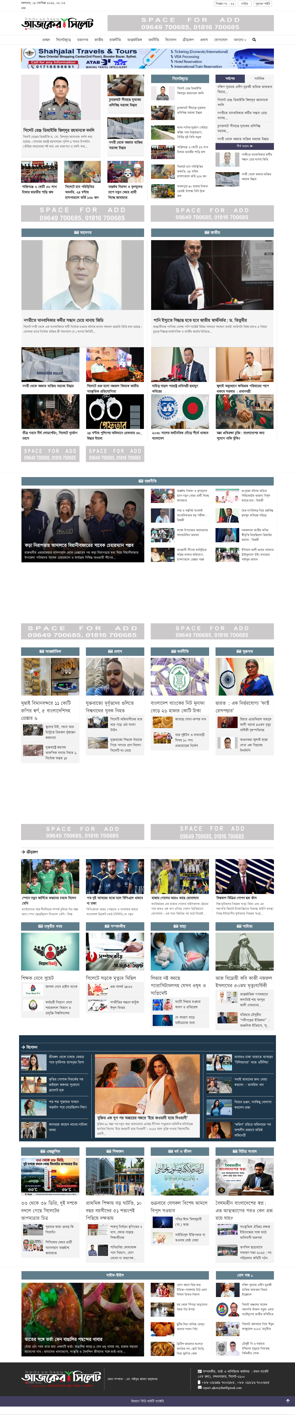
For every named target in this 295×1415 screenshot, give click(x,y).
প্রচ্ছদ (46, 40)
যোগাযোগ (221, 40)
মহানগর (82, 40)
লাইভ (244, 4)
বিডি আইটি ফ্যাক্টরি (152, 1401)
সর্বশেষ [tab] (230, 78)
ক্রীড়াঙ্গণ (188, 40)
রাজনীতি (115, 40)
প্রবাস (204, 40)
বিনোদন (170, 40)
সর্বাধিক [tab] (259, 78)
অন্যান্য (239, 40)
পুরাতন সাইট (262, 4)
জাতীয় (99, 40)
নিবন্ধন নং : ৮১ (225, 4)
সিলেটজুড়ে (63, 40)
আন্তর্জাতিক (134, 40)
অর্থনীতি (153, 40)
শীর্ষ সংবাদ (243, 146)
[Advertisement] (120, 590)
